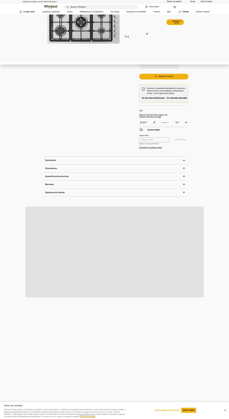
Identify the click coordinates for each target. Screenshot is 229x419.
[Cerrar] (225, 410)
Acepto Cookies (189, 410)
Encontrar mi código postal (150, 148)
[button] (127, 37)
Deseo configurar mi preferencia (167, 410)
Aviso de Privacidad (87, 416)
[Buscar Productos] (68, 7)
